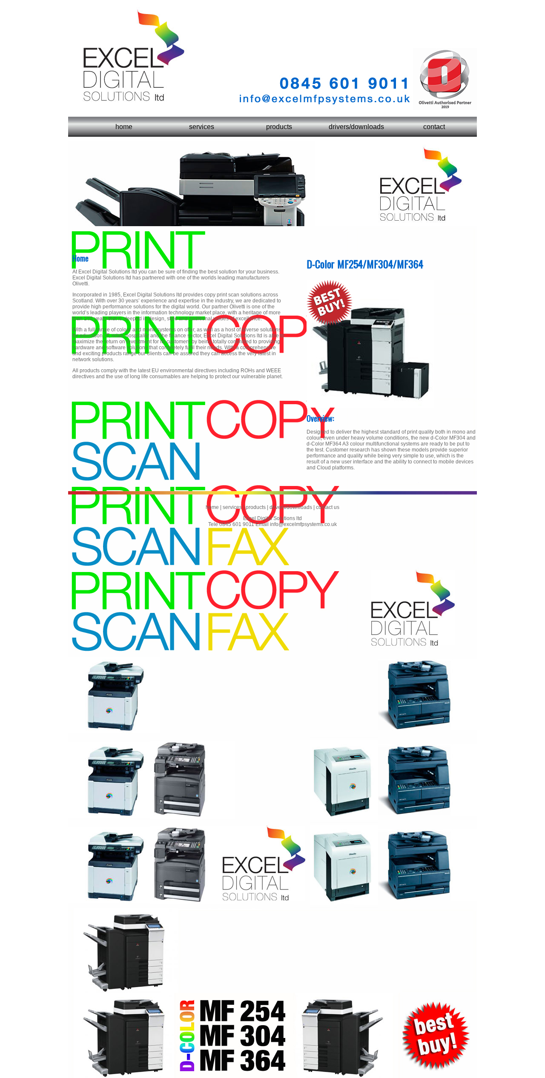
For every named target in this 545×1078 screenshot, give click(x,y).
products (279, 126)
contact (434, 126)
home (123, 126)
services (201, 126)
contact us (327, 507)
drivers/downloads (356, 126)
